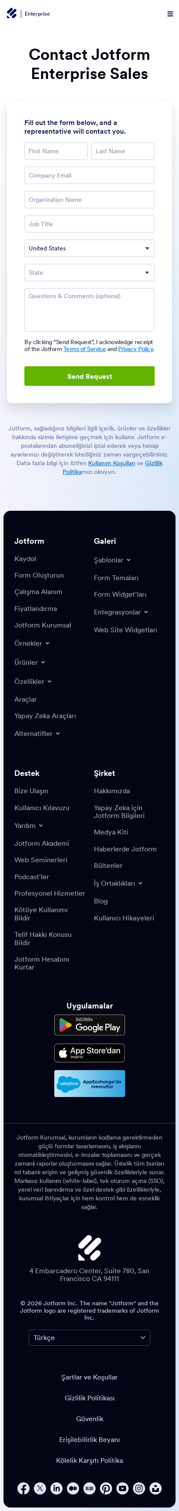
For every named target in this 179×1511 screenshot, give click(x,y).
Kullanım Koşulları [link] (111, 463)
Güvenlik (89, 1418)
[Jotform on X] (40, 1488)
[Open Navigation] (170, 14)
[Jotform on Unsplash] (155, 1488)
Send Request (89, 376)
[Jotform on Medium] (73, 1488)
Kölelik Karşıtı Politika (89, 1460)
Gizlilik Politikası (90, 1397)
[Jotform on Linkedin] (56, 1488)
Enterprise (37, 14)
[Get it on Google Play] (89, 1025)
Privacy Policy (135, 349)
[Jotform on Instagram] (139, 1488)
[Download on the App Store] (89, 1053)
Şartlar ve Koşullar (89, 1377)
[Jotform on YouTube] (122, 1488)
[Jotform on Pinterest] (106, 1488)
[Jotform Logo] (11, 14)
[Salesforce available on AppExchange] (89, 1083)
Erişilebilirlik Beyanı (89, 1439)
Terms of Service (84, 349)
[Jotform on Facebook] (23, 1488)
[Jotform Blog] (89, 1488)
